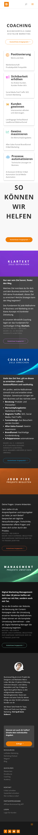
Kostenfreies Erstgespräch (19, 42)
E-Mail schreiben (10, 790)
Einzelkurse (8, 774)
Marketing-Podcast (10, 756)
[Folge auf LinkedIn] (9, 831)
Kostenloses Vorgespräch (19, 240)
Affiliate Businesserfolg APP (14, 804)
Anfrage (19, 744)
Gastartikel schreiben (11, 793)
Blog (5, 761)
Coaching (7, 777)
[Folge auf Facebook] (5, 831)
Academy (7, 779)
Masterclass (8, 771)
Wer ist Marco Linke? (11, 796)
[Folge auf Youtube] (14, 831)
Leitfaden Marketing (11, 753)
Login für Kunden (10, 813)
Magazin (7, 758)
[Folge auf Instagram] (18, 831)
